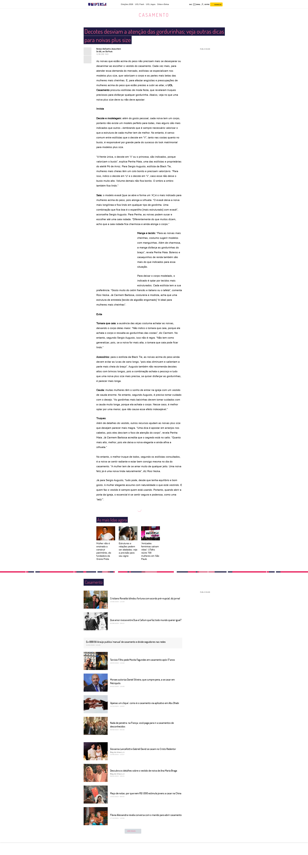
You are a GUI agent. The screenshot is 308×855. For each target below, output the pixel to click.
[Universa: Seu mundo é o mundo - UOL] (97, 4)
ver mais (131, 831)
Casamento (154, 15)
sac (190, 4)
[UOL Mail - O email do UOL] (196, 4)
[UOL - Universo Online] (108, 4)
